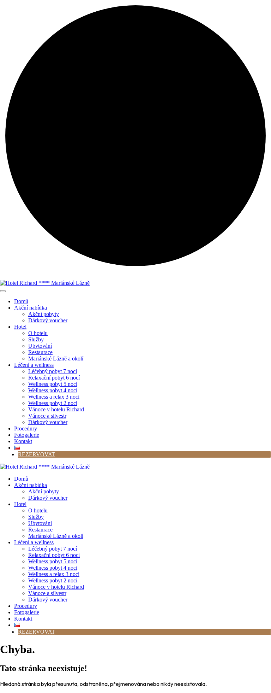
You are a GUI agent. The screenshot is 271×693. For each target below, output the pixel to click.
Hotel (20, 327)
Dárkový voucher (47, 320)
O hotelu (38, 333)
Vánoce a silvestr (47, 416)
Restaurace (40, 352)
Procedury (25, 428)
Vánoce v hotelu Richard (56, 409)
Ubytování (40, 346)
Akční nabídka (30, 308)
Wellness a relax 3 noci (53, 397)
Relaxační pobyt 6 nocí (54, 378)
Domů (21, 301)
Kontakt (23, 441)
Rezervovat (36, 454)
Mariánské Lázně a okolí (55, 359)
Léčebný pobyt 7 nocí (52, 371)
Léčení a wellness (34, 365)
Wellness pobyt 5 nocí (52, 384)
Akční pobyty (43, 314)
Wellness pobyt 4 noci (52, 390)
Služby (36, 339)
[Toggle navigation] (3, 291)
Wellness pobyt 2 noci (52, 403)
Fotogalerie (26, 435)
